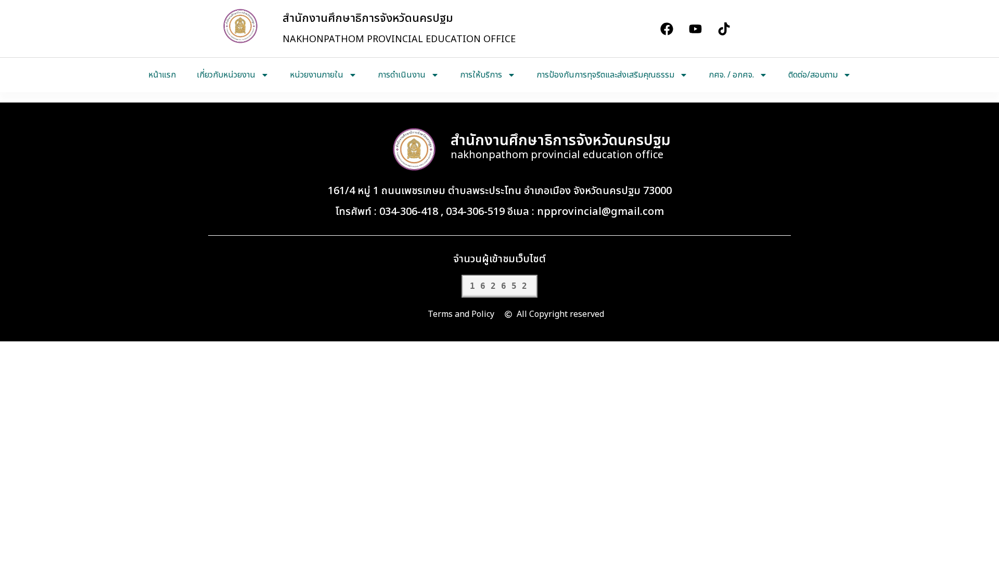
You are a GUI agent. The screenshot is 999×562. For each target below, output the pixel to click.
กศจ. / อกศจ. (731, 75)
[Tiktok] (724, 29)
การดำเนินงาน (402, 75)
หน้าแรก (162, 75)
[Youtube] (695, 29)
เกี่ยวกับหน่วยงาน (226, 75)
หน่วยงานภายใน (316, 75)
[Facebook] (667, 29)
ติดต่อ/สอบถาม (813, 75)
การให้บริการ (481, 75)
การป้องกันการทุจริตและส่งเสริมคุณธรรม (605, 75)
